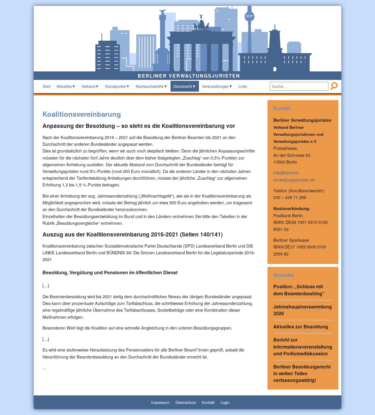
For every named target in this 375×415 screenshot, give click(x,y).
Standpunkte (115, 86)
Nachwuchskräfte (150, 86)
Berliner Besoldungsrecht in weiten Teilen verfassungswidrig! (302, 373)
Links (242, 86)
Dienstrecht (182, 86)
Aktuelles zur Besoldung (300, 326)
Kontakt (208, 402)
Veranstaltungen (215, 86)
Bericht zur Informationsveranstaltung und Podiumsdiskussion (302, 346)
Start (46, 86)
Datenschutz (185, 402)
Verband (88, 86)
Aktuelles (64, 86)
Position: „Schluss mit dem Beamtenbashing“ (299, 289)
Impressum (160, 402)
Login (225, 402)
